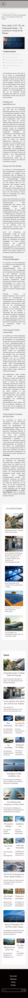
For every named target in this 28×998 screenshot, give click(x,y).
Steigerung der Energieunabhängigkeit (14, 60)
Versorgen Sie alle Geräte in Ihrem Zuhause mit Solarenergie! (13, 609)
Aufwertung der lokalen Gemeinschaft (14, 63)
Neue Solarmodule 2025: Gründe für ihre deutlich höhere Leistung (14, 585)
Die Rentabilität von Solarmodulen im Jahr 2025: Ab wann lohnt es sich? (14, 634)
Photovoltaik (11, 13)
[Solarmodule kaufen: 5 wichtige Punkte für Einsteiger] (14, 521)
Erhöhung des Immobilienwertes (13, 54)
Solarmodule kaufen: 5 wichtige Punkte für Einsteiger (14, 531)
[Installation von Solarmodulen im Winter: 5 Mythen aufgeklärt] (20, 819)
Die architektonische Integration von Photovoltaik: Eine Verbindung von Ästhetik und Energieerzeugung (14, 805)
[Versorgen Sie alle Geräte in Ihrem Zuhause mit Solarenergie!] (14, 598)
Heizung (13, 982)
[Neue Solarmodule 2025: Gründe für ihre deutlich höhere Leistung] (14, 573)
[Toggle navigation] (3, 4)
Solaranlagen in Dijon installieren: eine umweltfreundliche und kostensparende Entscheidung (14, 777)
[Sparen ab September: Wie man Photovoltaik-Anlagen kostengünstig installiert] (14, 916)
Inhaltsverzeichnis (10, 52)
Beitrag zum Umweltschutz (11, 57)
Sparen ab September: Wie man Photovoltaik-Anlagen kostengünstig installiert (14, 926)
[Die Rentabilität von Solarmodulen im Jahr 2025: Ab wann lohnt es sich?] (14, 623)
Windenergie (13, 979)
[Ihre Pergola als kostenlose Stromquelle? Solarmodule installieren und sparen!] (8, 891)
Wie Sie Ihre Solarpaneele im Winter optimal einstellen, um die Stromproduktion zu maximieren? (14, 877)
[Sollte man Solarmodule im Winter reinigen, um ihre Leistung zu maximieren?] (20, 840)
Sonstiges (13, 985)
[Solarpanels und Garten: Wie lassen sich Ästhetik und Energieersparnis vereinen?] (9, 942)
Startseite (3, 13)
